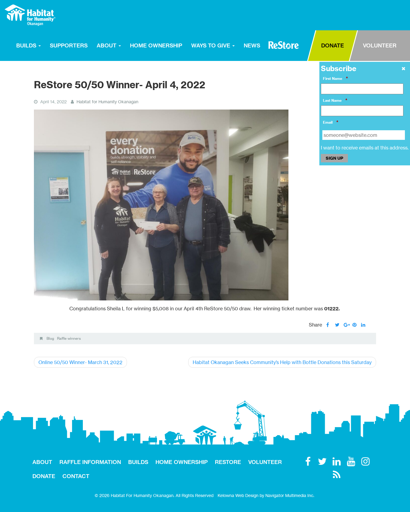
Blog (50, 338)
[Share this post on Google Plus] (346, 324)
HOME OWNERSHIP (156, 45)
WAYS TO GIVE (211, 45)
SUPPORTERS (69, 45)
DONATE (332, 45)
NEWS (252, 45)
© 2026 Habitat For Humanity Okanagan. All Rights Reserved (154, 495)
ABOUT (107, 45)
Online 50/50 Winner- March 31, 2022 (80, 362)
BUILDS (27, 45)
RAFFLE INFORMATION (90, 462)
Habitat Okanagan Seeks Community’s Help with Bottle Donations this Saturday (282, 362)
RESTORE (283, 45)
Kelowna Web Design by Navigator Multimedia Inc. (266, 495)
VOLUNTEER (379, 45)
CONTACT (75, 476)
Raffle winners (69, 338)
